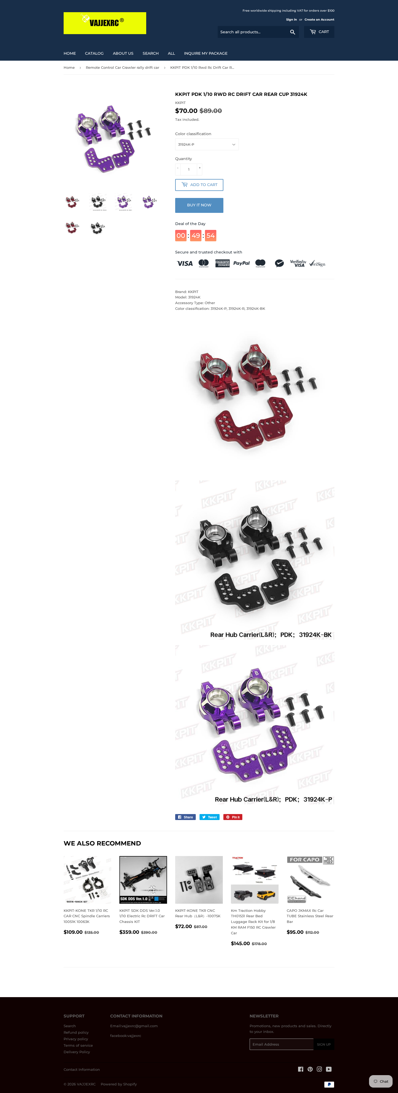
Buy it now (199, 205)
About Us (123, 53)
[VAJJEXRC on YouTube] (329, 1070)
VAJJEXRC (86, 1084)
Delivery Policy (77, 1052)
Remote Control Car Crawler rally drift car (122, 67)
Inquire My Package (205, 53)
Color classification (193, 133)
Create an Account (319, 19)
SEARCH (151, 53)
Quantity (183, 158)
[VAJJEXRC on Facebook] (301, 1070)
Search (70, 1026)
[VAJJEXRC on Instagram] (319, 1070)
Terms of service (78, 1045)
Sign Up (324, 1044)
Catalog (94, 53)
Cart (323, 31)
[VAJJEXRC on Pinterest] (310, 1070)
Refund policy (76, 1032)
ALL (171, 53)
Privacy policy (76, 1039)
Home (70, 53)
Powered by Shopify (119, 1084)
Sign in (291, 19)
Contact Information (82, 1069)
